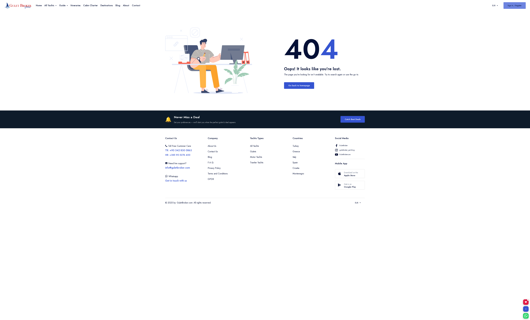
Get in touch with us (176, 180)
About (126, 5)
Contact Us (213, 151)
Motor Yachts (256, 157)
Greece (296, 151)
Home (39, 5)
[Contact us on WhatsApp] (526, 316)
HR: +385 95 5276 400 (177, 155)
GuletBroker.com (185, 202)
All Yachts (254, 146)
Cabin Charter (90, 5)
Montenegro (298, 173)
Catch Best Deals (353, 119)
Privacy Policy (214, 168)
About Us (212, 146)
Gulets (253, 151)
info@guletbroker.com (177, 168)
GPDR (211, 179)
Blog (118, 5)
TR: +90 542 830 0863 (178, 150)
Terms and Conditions (218, 173)
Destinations (106, 5)
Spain (295, 162)
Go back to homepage (299, 85)
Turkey (296, 146)
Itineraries (75, 5)
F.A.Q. (211, 162)
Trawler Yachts (256, 162)
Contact (136, 5)
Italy (294, 157)
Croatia (296, 168)
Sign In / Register (515, 5)
